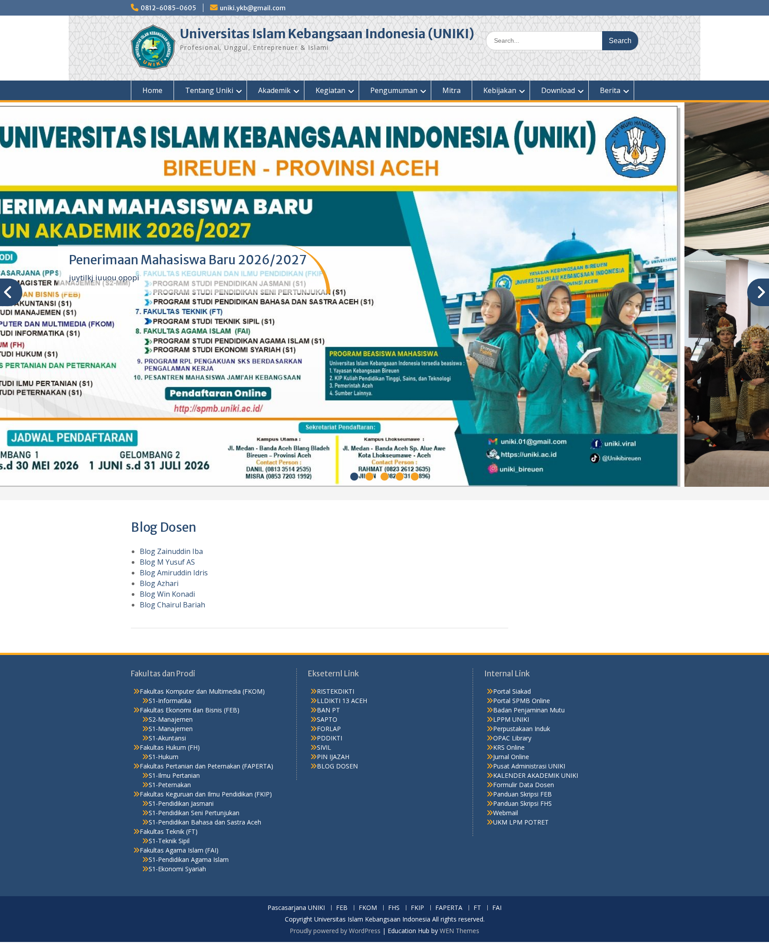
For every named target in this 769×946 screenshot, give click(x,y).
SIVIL (324, 747)
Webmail (505, 813)
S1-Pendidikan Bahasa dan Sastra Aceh (205, 822)
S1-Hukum (163, 756)
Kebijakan (499, 90)
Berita (610, 90)
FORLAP (329, 728)
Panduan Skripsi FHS (522, 803)
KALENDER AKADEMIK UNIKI (535, 775)
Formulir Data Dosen (523, 784)
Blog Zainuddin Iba (171, 551)
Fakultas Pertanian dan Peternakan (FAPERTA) (206, 766)
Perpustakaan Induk (521, 728)
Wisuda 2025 (107, 260)
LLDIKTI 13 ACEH (342, 700)
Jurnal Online (511, 756)
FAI (497, 908)
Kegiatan (330, 90)
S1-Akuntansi (167, 738)
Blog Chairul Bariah (172, 605)
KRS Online (509, 747)
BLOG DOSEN (337, 766)
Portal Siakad (512, 691)
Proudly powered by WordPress (335, 930)
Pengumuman (393, 90)
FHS (394, 908)
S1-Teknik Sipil (169, 841)
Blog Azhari (159, 583)
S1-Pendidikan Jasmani (181, 803)
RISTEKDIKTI (335, 691)
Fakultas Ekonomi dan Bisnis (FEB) (189, 710)
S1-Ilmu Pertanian (174, 775)
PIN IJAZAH (333, 756)
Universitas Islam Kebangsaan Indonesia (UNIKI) (327, 34)
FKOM (368, 908)
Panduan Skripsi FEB (522, 794)
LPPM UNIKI (511, 719)
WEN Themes (459, 930)
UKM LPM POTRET (521, 822)
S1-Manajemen (171, 728)
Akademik (274, 90)
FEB (342, 908)
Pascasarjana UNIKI (296, 908)
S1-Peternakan (170, 784)
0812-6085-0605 (168, 8)
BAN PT (328, 710)
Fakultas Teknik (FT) (169, 831)
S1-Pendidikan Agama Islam (189, 859)
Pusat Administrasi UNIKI (529, 766)
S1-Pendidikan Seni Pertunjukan (194, 813)
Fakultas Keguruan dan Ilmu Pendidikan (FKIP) (206, 794)
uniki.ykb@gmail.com (253, 8)
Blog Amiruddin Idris (174, 573)
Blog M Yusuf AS (167, 562)
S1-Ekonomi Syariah (177, 869)
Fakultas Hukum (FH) (170, 747)
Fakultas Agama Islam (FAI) (179, 850)
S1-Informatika (170, 700)
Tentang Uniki (209, 90)
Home (152, 90)
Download (558, 90)
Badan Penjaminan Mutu (529, 710)
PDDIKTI (329, 738)
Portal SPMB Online (521, 700)
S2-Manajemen (171, 719)
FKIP (417, 908)
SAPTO (327, 719)
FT (477, 908)
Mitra (451, 90)
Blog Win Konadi (167, 594)
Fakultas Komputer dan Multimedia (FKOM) (202, 691)
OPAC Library (512, 738)
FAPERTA (448, 908)
